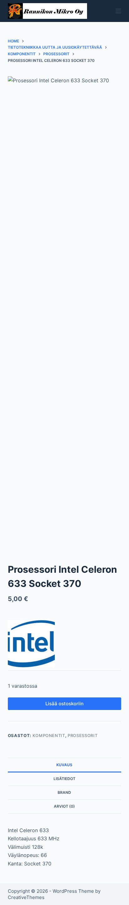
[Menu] (118, 11)
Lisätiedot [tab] (64, 778)
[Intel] (31, 643)
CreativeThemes (26, 897)
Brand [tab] (64, 792)
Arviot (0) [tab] (64, 806)
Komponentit (49, 735)
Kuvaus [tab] (64, 764)
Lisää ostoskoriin (64, 704)
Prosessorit (82, 735)
